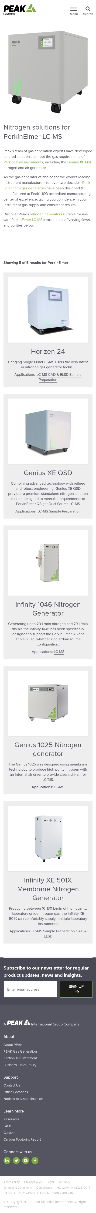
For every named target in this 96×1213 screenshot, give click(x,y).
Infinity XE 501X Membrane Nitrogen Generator (48, 889)
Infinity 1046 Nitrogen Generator (48, 609)
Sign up (76, 986)
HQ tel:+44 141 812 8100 (72, 1188)
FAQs (7, 1126)
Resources (11, 1119)
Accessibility (11, 1182)
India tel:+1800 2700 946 (56, 1193)
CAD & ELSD (58, 374)
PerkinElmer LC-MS (26, 219)
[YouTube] (25, 1160)
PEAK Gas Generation (20, 1051)
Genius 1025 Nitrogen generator (48, 749)
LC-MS (42, 374)
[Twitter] (16, 1160)
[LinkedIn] (6, 1160)
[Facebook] (34, 1160)
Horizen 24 (48, 351)
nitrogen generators (46, 214)
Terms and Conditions (17, 1188)
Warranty (64, 1182)
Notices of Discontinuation (23, 1099)
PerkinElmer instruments (23, 162)
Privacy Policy (33, 1182)
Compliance (44, 1188)
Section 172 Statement (20, 1058)
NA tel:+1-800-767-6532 (19, 1193)
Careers (9, 1133)
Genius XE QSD (80, 162)
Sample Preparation (65, 511)
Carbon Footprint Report (22, 1139)
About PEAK (12, 1045)
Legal (50, 1182)
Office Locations (15, 1092)
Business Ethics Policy (19, 1065)
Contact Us (11, 1085)
